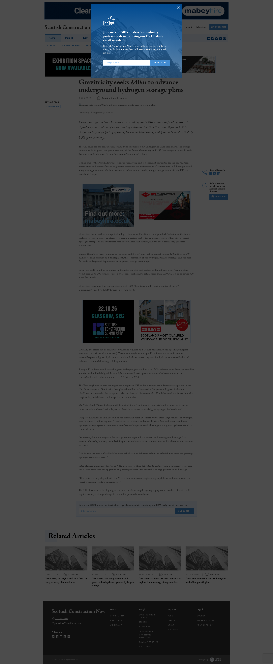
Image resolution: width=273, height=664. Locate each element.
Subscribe (160, 62)
